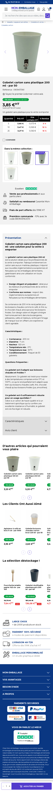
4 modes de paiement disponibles (29, 635)
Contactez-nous (29, 2)
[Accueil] (2, 22)
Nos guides (43, 2)
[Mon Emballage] (22, 9)
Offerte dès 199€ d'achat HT (26, 645)
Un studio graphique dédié (26, 656)
